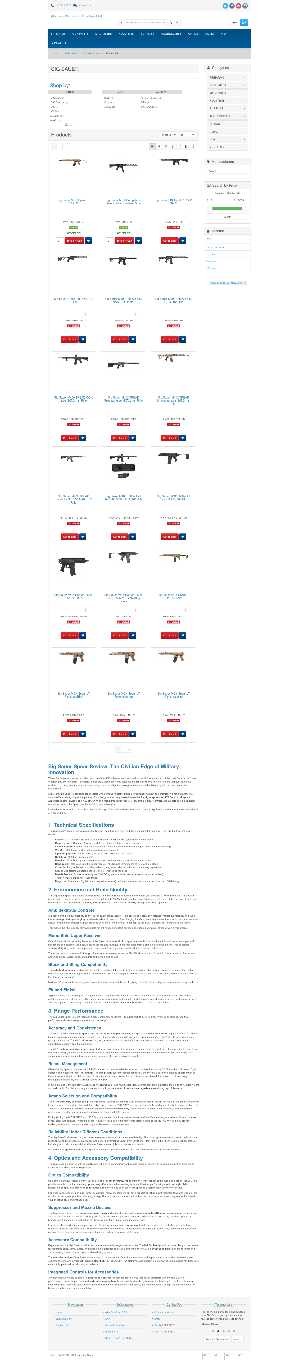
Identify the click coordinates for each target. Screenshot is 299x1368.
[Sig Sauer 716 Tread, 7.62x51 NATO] (173, 162)
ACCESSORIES (171, 33)
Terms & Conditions (115, 1325)
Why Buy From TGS (116, 1312)
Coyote (108, 102)
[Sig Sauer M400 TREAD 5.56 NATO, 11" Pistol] (123, 261)
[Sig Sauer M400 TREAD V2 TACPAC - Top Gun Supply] (123, 467)
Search (227, 216)
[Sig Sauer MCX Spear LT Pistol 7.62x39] (173, 658)
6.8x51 (54, 120)
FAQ (107, 1318)
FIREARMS (58, 33)
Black (107, 97)
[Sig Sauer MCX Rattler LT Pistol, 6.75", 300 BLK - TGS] (173, 459)
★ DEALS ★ (59, 43)
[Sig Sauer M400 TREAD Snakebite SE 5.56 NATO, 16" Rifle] (73, 459)
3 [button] (223, 1334)
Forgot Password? (216, 247)
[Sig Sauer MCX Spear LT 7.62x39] (73, 163)
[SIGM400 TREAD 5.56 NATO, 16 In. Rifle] (173, 260)
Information (212, 268)
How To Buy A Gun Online (119, 1338)
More (72, 125)
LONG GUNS (91, 53)
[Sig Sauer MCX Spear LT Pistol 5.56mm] (123, 658)
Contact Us (85, 5)
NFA (223, 33)
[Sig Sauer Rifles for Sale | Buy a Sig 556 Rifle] (77, 15)
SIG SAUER (147, 106)
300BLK (54, 111)
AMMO (209, 33)
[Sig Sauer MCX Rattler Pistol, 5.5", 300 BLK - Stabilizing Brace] (73, 567)
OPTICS (193, 33)
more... (237, 1342)
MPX (143, 102)
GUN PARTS (80, 33)
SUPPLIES (147, 33)
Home (55, 53)
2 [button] (218, 1334)
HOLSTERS (126, 33)
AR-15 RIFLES (149, 97)
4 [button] (228, 1334)
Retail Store (111, 1331)
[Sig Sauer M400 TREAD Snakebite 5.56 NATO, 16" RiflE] (173, 358)
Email (157, 1318)
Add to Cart (75, 240)
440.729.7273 (63, 5)
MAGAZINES (103, 33)
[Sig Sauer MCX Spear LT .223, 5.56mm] (173, 557)
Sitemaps (211, 261)
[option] (223, 1320)
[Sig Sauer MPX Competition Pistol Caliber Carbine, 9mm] (123, 168)
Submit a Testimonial (217, 1342)
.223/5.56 (55, 97)
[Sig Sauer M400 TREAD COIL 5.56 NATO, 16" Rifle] (73, 360)
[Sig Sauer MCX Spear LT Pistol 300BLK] (73, 658)
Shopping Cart (63, 1318)
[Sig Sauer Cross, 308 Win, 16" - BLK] (73, 259)
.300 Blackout (57, 102)
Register (210, 254)
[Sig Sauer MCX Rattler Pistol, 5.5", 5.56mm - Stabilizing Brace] (123, 558)
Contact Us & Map (164, 1312)
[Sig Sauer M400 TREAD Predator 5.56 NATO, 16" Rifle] (123, 365)
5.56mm (54, 115)
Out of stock (169, 240)
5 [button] (234, 1334)
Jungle (108, 106)
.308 (52, 106)
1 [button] (213, 1334)
